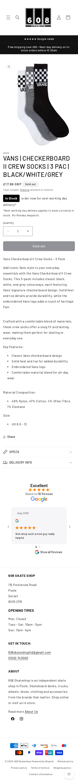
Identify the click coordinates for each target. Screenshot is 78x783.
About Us (31, 711)
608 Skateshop (22, 761)
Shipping (24, 189)
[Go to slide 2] (39, 547)
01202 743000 (18, 658)
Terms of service (40, 767)
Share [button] (11, 436)
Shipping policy (62, 767)
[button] (8, 17)
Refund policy (65, 761)
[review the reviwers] (17, 521)
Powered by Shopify (43, 761)
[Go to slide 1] (36, 547)
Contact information (40, 774)
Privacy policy (19, 767)
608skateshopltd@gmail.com (29, 652)
